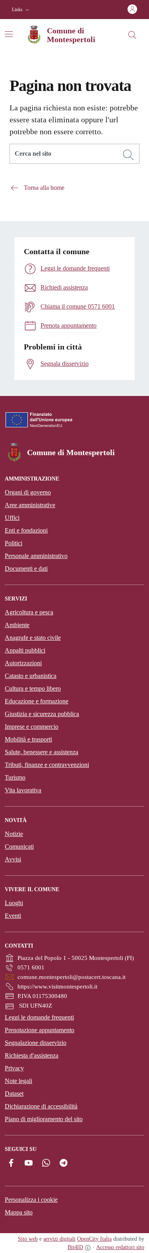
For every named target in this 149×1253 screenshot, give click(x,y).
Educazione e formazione (36, 701)
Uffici (12, 517)
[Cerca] (128, 155)
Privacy (14, 1068)
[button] (21, 10)
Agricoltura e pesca (29, 612)
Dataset (14, 1093)
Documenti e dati (26, 568)
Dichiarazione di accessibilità (41, 1106)
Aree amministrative (30, 505)
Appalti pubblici (25, 650)
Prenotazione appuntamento (39, 1030)
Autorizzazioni (23, 663)
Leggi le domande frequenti (39, 1017)
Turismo (15, 777)
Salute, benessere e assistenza (41, 752)
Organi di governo (28, 492)
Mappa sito (19, 1212)
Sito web (28, 1239)
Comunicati (19, 846)
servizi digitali (59, 1239)
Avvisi (13, 859)
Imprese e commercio (31, 726)
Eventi (13, 915)
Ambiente (17, 625)
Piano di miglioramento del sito (44, 1119)
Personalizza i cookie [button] (31, 1199)
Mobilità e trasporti (28, 739)
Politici (13, 543)
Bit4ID (75, 1247)
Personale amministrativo (36, 555)
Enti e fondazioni (26, 530)
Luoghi (14, 903)
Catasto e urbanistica (30, 675)
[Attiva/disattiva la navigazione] (9, 34)
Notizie (14, 833)
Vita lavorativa (23, 790)
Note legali (18, 1080)
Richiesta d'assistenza (31, 1055)
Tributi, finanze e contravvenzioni (47, 764)
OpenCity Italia (94, 1239)
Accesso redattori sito (120, 1247)
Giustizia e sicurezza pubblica (42, 713)
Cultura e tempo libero (33, 688)
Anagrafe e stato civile (33, 637)
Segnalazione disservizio (35, 1042)
